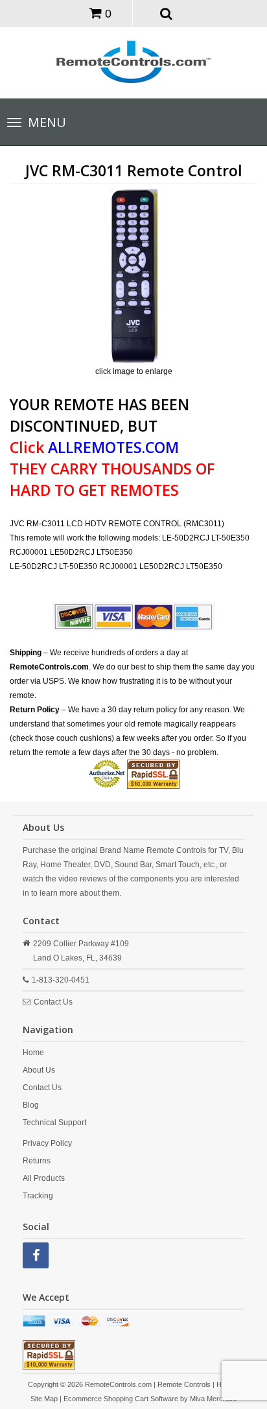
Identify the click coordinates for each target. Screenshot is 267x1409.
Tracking (38, 1195)
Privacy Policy (47, 1143)
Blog (31, 1105)
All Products (44, 1178)
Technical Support (54, 1122)
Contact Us (53, 1002)
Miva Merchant (213, 1399)
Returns (37, 1160)
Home (33, 1052)
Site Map (44, 1399)
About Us (39, 1070)
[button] (166, 12)
